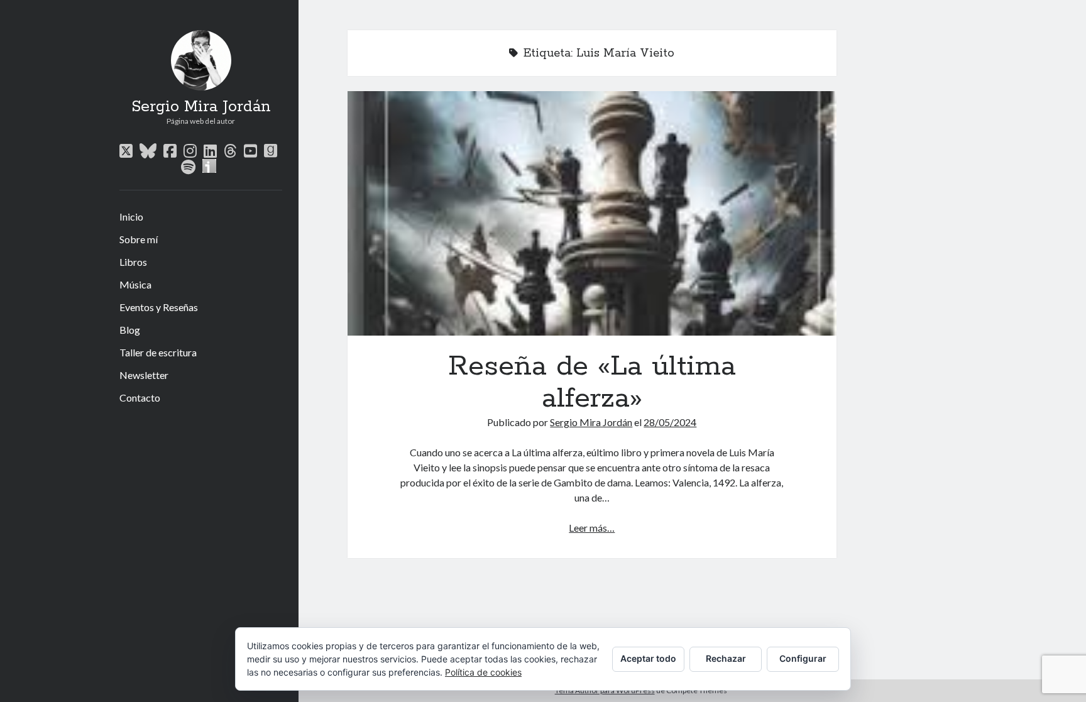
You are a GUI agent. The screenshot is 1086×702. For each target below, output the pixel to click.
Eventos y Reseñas (158, 307)
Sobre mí (138, 239)
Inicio (131, 216)
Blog (129, 330)
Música (135, 284)
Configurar (802, 658)
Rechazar (726, 658)
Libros (133, 262)
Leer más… (592, 528)
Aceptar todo (648, 658)
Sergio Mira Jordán (201, 107)
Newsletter (143, 375)
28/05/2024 (670, 422)
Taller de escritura (158, 352)
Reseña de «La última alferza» (592, 213)
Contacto (139, 397)
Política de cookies (483, 672)
